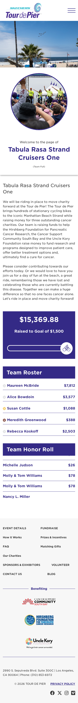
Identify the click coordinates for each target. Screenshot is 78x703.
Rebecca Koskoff (22, 431)
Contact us (12, 574)
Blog (51, 574)
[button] (72, 10)
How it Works (12, 537)
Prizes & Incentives (53, 537)
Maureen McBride (23, 385)
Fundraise (49, 528)
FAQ (6, 546)
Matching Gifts (51, 546)
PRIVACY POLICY (62, 683)
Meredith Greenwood (26, 420)
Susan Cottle (18, 408)
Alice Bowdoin (20, 397)
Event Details (14, 528)
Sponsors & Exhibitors (21, 564)
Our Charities (12, 555)
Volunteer (60, 564)
